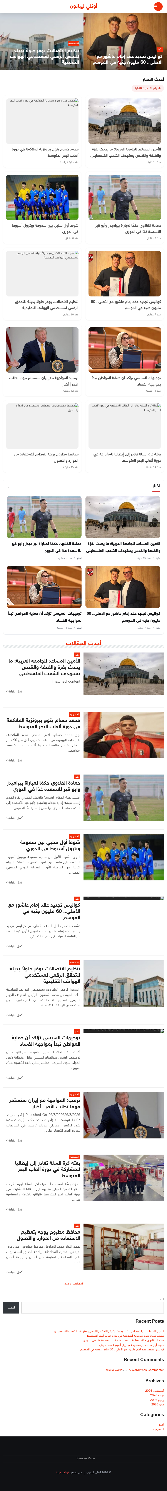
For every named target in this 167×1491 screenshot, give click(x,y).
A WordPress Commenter (146, 1370)
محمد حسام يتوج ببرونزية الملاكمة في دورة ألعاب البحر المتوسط (125, 1336)
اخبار (158, 558)
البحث (160, 1299)
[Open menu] (158, 6)
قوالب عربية (62, 1472)
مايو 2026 (157, 1405)
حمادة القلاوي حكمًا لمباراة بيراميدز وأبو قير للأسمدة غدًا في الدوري (123, 1340)
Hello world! (114, 1370)
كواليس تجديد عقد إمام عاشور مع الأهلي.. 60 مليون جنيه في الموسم (122, 1350)
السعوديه (158, 1429)
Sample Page (86, 1458)
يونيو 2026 (157, 1400)
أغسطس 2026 (154, 1391)
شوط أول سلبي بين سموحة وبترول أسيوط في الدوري (131, 1345)
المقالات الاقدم (74, 1284)
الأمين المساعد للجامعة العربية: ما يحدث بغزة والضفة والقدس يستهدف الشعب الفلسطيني (109, 1331)
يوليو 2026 (157, 1395)
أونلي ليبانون (83, 6)
